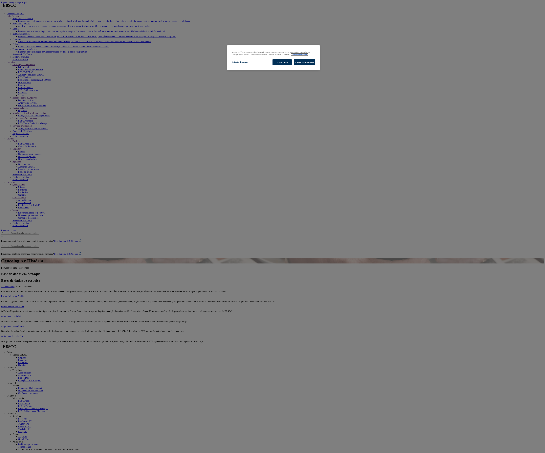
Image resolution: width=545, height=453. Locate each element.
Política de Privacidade (299, 54)
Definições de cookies (240, 62)
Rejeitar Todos (282, 62)
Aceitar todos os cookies (304, 62)
